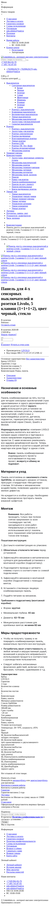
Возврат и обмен (14, 848)
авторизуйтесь (19, 780)
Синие (20, 107)
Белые (20, 88)
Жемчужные (22, 97)
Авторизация (18, 52)
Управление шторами (21, 203)
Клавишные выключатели (23, 112)
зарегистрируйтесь (38, 780)
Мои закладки (12, 869)
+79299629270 (12, 69)
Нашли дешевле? (9, 334)
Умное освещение (20, 206)
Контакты (10, 36)
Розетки (10, 126)
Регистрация (17, 50)
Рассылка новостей (15, 872)
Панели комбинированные (24, 182)
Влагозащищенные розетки (24, 138)
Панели (15, 177)
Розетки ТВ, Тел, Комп (22, 146)
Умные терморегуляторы (23, 199)
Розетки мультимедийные (23, 148)
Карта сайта (11, 856)
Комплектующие (14, 155)
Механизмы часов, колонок (24, 175)
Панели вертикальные (22, 187)
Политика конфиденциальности (21, 841)
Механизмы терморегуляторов (25, 167)
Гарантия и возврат (15, 24)
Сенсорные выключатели (23, 85)
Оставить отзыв (8, 325)
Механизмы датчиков (21, 170)
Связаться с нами (14, 851)
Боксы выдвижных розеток (24, 189)
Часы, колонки (13, 218)
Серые (20, 95)
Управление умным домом (24, 196)
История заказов (13, 867)
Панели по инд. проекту (23, 184)
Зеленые (21, 105)
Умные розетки (19, 141)
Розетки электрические (22, 134)
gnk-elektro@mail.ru (15, 31)
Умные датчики (19, 201)
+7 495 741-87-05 (14, 883)
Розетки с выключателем (23, 109)
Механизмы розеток (21, 150)
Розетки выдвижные (21, 136)
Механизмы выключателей (24, 119)
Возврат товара (13, 853)
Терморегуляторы (14, 153)
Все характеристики (35, 359)
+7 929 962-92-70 (14, 881)
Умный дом (11, 191)
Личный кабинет (14, 865)
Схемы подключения (15, 26)
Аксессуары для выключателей (26, 121)
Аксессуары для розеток (23, 131)
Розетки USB (18, 143)
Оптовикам (11, 28)
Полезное (10, 33)
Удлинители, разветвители (18, 216)
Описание (11, 375)
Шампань (21, 100)
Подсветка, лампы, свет (17, 213)
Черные (20, 90)
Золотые (21, 93)
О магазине (11, 19)
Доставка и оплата (14, 21)
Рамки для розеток (20, 179)
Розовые (21, 102)
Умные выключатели (21, 117)
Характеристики (13, 378)
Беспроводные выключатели (25, 114)
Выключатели (12, 83)
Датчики (10, 211)
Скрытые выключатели (22, 124)
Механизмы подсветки (22, 172)
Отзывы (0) (11, 380)
